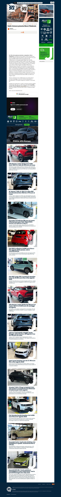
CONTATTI (39, 484)
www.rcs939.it (23, 86)
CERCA (26, 124)
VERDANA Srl (8, 494)
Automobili (36, 2)
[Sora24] (52, 484)
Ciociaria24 (40, 2)
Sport (28, 2)
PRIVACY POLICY (49, 484)
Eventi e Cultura (23, 2)
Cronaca (15, 2)
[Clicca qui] (22, 106)
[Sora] (12, 11)
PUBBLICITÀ (43, 484)
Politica (18, 2)
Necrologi (31, 2)
